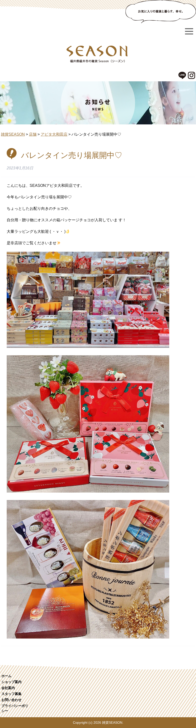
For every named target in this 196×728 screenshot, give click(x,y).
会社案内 (8, 688)
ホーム (6, 676)
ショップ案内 (11, 682)
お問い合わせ (11, 700)
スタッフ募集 (11, 694)
